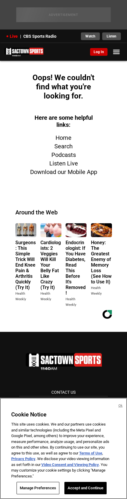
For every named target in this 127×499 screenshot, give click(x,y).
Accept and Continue (85, 488)
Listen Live (63, 163)
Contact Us (63, 392)
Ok (120, 406)
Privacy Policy (23, 459)
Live (14, 36)
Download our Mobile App (63, 171)
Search (63, 146)
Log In (99, 52)
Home (63, 137)
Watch (90, 36)
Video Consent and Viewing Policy (70, 464)
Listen (111, 36)
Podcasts (63, 154)
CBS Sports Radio (39, 36)
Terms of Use (90, 453)
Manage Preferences (38, 488)
